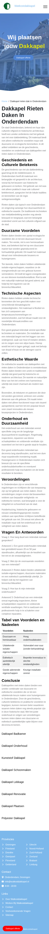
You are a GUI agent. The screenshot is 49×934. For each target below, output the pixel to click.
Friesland (10, 848)
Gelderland (10, 864)
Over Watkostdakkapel (16, 899)
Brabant (33, 860)
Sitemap (9, 915)
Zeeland (33, 856)
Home (4, 101)
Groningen (10, 844)
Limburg (33, 864)
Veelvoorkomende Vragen (17, 911)
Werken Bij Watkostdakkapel (19, 903)
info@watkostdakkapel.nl (17, 881)
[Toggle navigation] (45, 6)
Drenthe (9, 852)
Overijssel (10, 856)
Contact (9, 907)
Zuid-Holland (35, 852)
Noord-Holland (36, 848)
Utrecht (32, 844)
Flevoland (10, 860)
